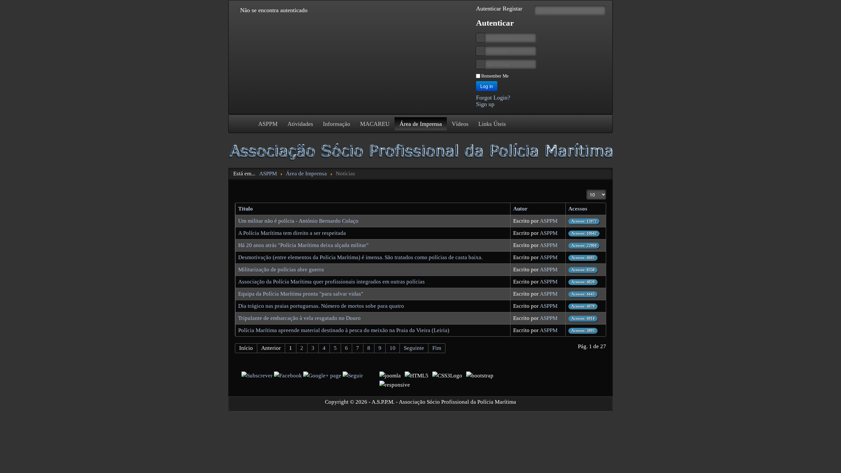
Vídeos (460, 124)
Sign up (485, 104)
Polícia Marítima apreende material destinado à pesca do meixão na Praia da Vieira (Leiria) (343, 330)
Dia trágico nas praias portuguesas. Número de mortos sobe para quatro (321, 306)
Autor (520, 209)
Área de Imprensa (420, 124)
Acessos (577, 209)
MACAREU (375, 124)
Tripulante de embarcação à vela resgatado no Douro (299, 318)
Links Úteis (492, 124)
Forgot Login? (493, 97)
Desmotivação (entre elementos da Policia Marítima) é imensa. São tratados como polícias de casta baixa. (360, 257)
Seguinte (414, 348)
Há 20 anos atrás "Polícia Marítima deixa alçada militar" (303, 245)
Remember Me (495, 76)
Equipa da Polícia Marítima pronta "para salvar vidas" (300, 294)
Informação (336, 124)
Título (245, 209)
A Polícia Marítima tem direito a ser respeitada (292, 233)
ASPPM (268, 124)
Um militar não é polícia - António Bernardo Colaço (298, 221)
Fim (436, 348)
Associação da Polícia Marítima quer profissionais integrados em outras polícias (331, 282)
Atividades (300, 124)
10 (393, 348)
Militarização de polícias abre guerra (281, 269)
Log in (486, 86)
